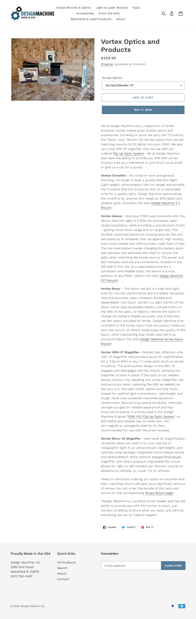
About (61, 573)
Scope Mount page (159, 493)
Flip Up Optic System (128, 153)
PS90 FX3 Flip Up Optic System (151, 416)
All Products (66, 562)
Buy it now (143, 109)
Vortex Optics (112, 78)
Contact (63, 579)
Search (62, 568)
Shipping (107, 64)
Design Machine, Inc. (33, 606)
